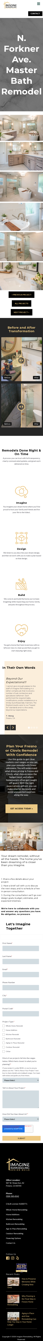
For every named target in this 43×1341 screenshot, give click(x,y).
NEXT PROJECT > (21, 312)
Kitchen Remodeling (14, 1219)
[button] (7, 727)
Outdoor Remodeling (14, 1233)
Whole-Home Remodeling (16, 1210)
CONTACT (35, 14)
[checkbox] (20, 1038)
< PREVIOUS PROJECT (21, 294)
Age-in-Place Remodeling (16, 1229)
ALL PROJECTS (21, 303)
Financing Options (13, 1238)
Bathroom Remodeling (15, 1224)
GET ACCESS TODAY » (21, 808)
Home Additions (12, 1214)
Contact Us (10, 1243)
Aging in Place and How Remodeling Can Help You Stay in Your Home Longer (21, 1319)
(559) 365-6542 (12, 1196)
